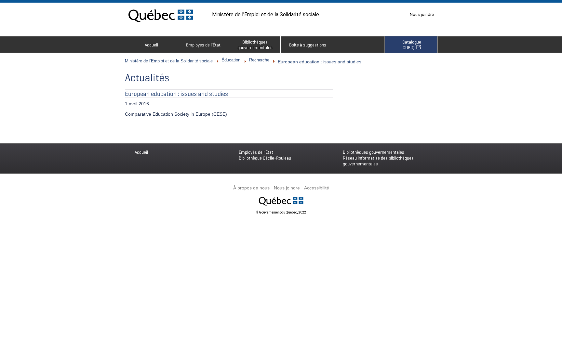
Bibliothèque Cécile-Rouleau (265, 155)
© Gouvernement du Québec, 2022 (281, 212)
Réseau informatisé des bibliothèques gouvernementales (378, 157)
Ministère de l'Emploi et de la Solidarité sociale (265, 14)
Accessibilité (316, 187)
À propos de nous (251, 187)
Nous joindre (422, 14)
